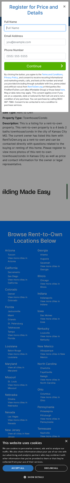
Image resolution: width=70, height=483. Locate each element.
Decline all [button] (51, 468)
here (62, 89)
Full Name (10, 21)
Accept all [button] (18, 468)
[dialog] (35, 460)
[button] (35, 477)
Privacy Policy (11, 77)
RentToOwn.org (35, 86)
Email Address (13, 36)
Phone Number (14, 50)
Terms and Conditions (52, 74)
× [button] (66, 441)
